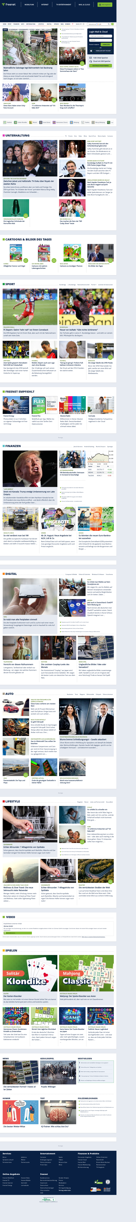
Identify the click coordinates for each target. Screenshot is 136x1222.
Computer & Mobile (71, 574)
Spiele (61, 1157)
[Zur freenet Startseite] (9, 4)
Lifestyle (12, 801)
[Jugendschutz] (48, 1199)
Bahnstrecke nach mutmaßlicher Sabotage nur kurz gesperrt (94, 1063)
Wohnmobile (90, 694)
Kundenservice (45, 1178)
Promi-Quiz (43, 1165)
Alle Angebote (106, 5)
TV (66, 136)
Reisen (86, 802)
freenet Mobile (25, 1180)
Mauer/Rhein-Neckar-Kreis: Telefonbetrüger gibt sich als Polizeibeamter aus (97, 1107)
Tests (76, 694)
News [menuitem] (4, 24)
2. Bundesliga (72, 284)
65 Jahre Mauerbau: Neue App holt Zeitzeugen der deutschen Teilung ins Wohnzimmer (81, 631)
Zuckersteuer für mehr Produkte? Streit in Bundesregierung (71, 42)
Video (80, 136)
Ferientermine (7, 1162)
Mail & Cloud (84, 5)
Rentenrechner (101, 1165)
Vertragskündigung (65, 1188)
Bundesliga (62, 284)
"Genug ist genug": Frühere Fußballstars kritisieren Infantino (73, 29)
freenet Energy (7, 1185)
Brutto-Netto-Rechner (103, 1162)
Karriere (61, 1185)
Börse (4, 1157)
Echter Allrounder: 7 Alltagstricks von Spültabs (91, 1067)
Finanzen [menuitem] (16, 24)
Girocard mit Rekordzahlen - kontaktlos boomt (72, 501)
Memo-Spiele (102, 136)
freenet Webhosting (84, 1165)
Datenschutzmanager (47, 1188)
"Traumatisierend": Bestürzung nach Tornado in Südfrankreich (72, 37)
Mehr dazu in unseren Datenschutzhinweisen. (93, 936)
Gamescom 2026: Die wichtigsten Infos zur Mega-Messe (74, 625)
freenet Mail (82, 1162)
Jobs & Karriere (78, 446)
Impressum (43, 1183)
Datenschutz (44, 1185)
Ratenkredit (100, 1160)
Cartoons (110, 136)
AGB (41, 1193)
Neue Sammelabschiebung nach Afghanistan (72, 33)
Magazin (82, 694)
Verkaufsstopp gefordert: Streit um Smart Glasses (72, 628)
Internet (44, 5)
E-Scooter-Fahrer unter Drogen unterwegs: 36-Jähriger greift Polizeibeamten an (93, 1111)
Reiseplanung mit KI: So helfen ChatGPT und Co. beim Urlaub (75, 622)
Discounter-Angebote (84, 1157)
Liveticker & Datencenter (105, 284)
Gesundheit (109, 802)
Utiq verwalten (45, 1190)
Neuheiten (70, 694)
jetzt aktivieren (10, 933)
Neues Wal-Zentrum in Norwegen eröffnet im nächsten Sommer (76, 854)
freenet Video (25, 1178)
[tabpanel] (30, 52)
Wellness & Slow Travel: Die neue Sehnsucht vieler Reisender (75, 848)
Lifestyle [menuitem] (41, 24)
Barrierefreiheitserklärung (48, 1180)
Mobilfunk (29, 5)
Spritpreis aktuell (8, 1160)
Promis (70, 136)
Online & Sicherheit (84, 574)
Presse (61, 1180)
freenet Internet (8, 1183)
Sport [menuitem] (9, 24)
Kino (75, 136)
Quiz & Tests (92, 136)
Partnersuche (25, 1162)
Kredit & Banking (89, 446)
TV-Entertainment (63, 5)
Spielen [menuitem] (56, 24)
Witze (85, 136)
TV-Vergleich (100, 1167)
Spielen (11, 950)
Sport (10, 284)
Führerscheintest (108, 694)
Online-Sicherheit (101, 1157)
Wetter (23, 1160)
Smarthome (109, 574)
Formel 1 (93, 284)
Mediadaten (62, 1183)
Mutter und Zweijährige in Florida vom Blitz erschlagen (93, 1080)
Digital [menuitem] (49, 24)
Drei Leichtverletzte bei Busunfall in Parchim (90, 1104)
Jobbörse (24, 1157)
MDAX (90, 472)
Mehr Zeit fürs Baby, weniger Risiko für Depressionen (93, 1071)
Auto (9, 694)
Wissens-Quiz (63, 1162)
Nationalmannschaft (83, 284)
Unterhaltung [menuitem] (30, 24)
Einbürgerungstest (46, 1160)
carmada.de (25, 1185)
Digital (11, 574)
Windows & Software (98, 574)
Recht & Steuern (101, 446)
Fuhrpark (98, 694)
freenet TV (6, 1180)
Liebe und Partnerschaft (97, 802)
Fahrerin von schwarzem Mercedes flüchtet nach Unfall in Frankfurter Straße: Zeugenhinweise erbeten (95, 1115)
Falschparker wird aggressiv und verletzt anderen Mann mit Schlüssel (95, 1101)
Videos (61, 1160)
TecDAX (91, 475)
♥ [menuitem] (72, 24)
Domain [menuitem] (67, 24)
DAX (89, 469)
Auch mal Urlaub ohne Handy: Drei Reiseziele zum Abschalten (75, 851)
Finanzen (13, 446)
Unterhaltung (17, 135)
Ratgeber (80, 802)
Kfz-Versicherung (83, 1167)
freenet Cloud (82, 1160)
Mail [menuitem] (62, 24)
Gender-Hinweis (64, 1178)
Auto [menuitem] (22, 24)
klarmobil (24, 1183)
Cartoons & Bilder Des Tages (28, 239)
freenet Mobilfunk (8, 1178)
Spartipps (110, 446)
